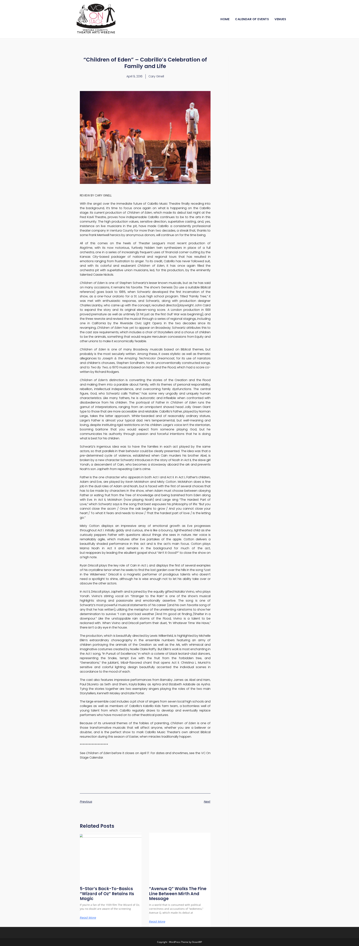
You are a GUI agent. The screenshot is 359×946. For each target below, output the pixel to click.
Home (224, 19)
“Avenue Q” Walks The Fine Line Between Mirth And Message (177, 894)
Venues (280, 19)
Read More (88, 917)
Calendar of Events (252, 19)
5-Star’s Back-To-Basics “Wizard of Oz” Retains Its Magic (107, 894)
